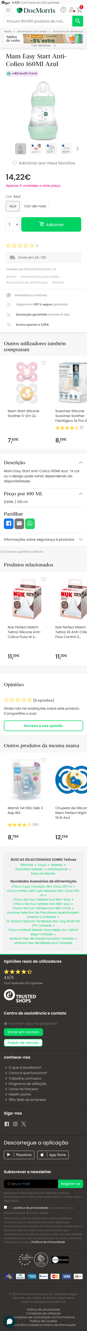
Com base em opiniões (23, 983)
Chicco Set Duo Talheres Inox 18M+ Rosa (42, 900)
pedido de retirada (23, 1042)
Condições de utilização (43, 1313)
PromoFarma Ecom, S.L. (40, 269)
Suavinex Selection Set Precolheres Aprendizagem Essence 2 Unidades (43, 915)
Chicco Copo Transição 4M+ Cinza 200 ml (42, 887)
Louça (42, 865)
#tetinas (58, 283)
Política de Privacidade (48, 1242)
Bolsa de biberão (43, 874)
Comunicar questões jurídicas (21, 552)
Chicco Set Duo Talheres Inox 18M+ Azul (42, 904)
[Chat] (63, 10)
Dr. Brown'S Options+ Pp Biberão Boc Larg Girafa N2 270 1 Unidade (43, 923)
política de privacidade (31, 1208)
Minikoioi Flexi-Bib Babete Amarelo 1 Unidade (42, 939)
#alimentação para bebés (40, 277)
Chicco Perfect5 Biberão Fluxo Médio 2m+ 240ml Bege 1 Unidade (43, 932)
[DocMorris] (36, 10)
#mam (11, 277)
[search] (77, 21)
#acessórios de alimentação (26, 283)
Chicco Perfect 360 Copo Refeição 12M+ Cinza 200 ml (43, 893)
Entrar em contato (23, 1032)
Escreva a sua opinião (43, 725)
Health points (20, 1094)
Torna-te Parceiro (23, 1089)
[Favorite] (43, 363)
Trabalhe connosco (25, 1078)
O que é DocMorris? (25, 1067)
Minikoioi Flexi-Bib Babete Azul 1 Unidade (43, 943)
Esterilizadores (57, 869)
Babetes (57, 865)
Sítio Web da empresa (27, 1099)
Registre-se (70, 1183)
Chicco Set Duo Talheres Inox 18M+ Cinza (42, 908)
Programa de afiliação (28, 1083)
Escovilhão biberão (29, 869)
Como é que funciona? (28, 1072)
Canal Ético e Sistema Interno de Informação (43, 1325)
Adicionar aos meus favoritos (46, 163)
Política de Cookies (43, 1321)
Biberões (27, 865)
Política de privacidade (43, 1310)
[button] (71, 9)
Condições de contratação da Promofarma (43, 1317)
